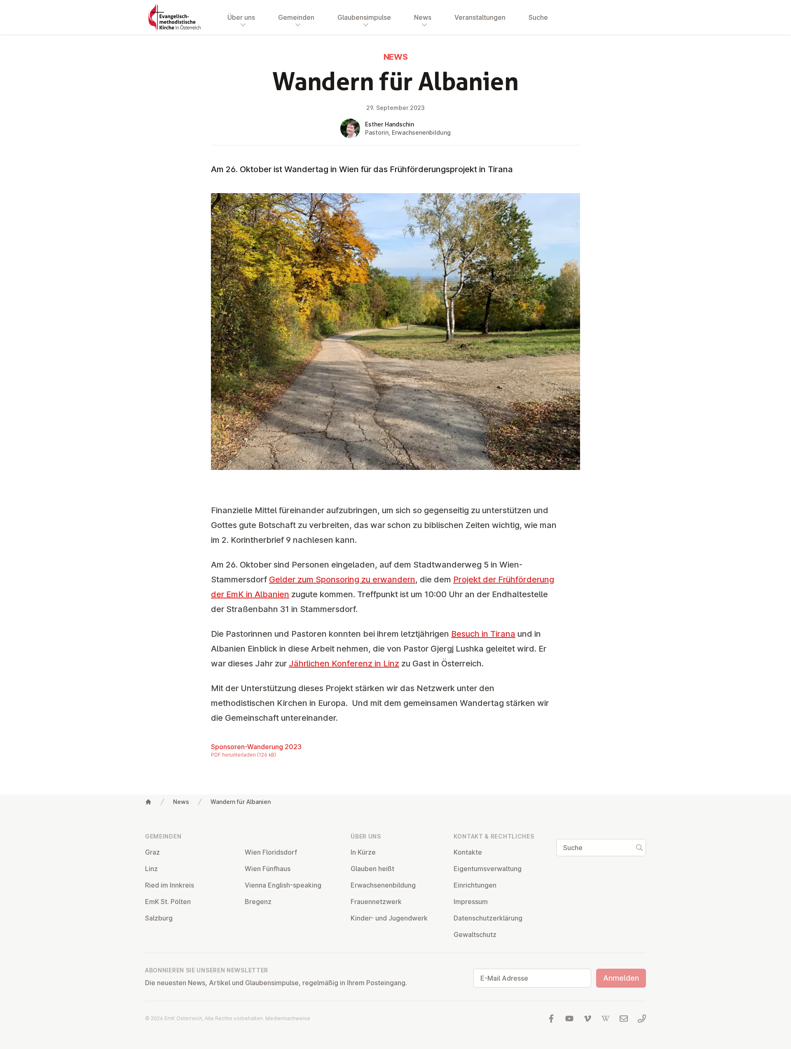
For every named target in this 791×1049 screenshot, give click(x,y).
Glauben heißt (372, 868)
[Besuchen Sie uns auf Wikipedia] (605, 1018)
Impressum (471, 901)
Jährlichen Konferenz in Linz (344, 663)
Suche (538, 17)
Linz (151, 868)
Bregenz (258, 901)
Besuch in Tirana (483, 634)
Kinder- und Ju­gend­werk (389, 918)
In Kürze (363, 852)
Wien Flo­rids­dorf (271, 852)
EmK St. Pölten (168, 901)
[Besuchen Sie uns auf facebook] (551, 1018)
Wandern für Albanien (241, 801)
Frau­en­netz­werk (376, 901)
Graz (152, 852)
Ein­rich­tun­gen (475, 885)
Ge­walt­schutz (475, 934)
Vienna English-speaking (283, 885)
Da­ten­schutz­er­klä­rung (488, 918)
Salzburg (159, 918)
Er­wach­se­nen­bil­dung (383, 885)
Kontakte (468, 852)
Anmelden (621, 978)
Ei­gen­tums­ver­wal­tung (488, 868)
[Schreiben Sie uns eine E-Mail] (624, 1018)
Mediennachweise (287, 1018)
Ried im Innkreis (169, 885)
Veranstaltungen (479, 17)
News (181, 801)
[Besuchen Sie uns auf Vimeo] (587, 1018)
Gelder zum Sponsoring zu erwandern (342, 579)
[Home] (148, 802)
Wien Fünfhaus (267, 868)
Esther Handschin (389, 124)
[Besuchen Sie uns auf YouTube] (569, 1018)
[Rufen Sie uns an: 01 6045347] (642, 1018)
